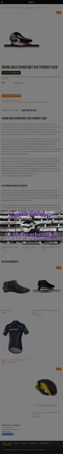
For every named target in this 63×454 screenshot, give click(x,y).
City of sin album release (15, 227)
